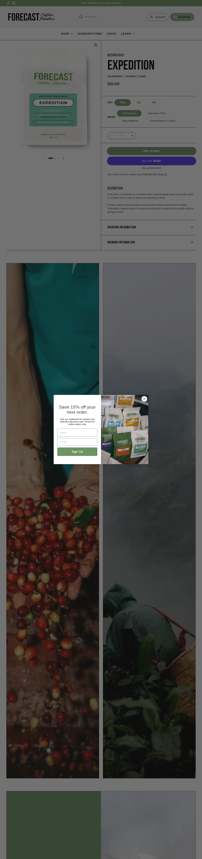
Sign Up (77, 451)
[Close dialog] (144, 399)
